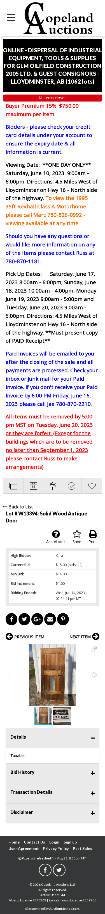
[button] (94, 648)
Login (54, 842)
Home (14, 842)
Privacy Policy (56, 848)
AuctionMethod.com (64, 908)
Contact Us (34, 842)
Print (92, 541)
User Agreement (23, 848)
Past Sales (82, 848)
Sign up (70, 842)
